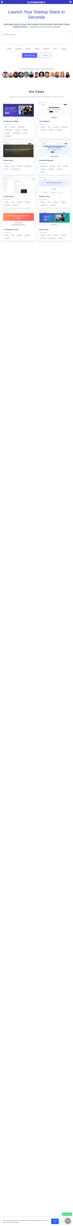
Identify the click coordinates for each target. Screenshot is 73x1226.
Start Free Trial (30, 55)
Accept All (55, 1221)
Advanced (45, 55)
